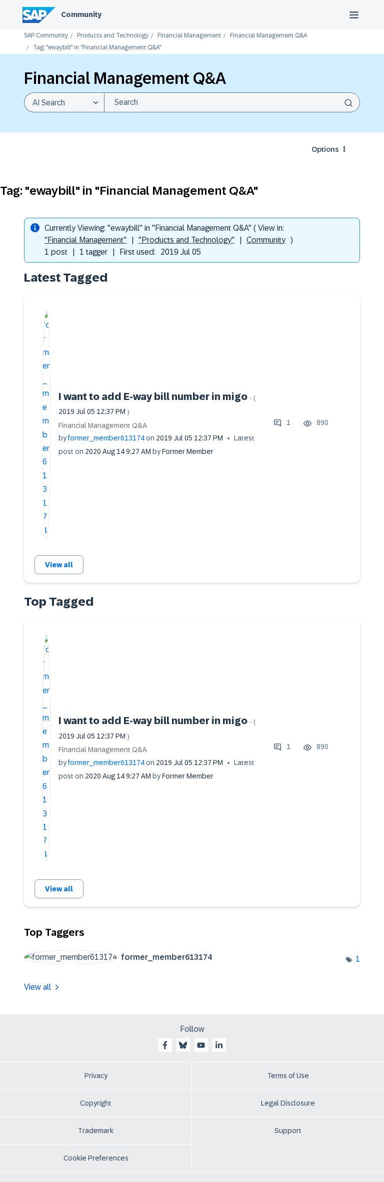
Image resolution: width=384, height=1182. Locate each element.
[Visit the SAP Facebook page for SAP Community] (165, 1045)
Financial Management (189, 35)
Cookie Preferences (96, 1158)
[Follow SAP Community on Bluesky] (183, 1045)
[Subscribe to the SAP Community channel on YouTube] (201, 1045)
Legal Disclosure (288, 1103)
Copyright (96, 1103)
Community (81, 14)
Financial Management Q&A (268, 35)
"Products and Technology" (186, 240)
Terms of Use (288, 1076)
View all (59, 565)
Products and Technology (112, 35)
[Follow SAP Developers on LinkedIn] (219, 1045)
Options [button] (325, 149)
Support (288, 1131)
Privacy (96, 1076)
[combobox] (232, 102)
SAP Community (46, 35)
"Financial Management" (85, 240)
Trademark (96, 1131)
